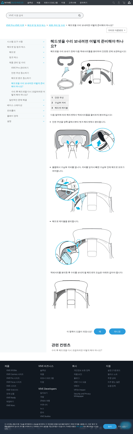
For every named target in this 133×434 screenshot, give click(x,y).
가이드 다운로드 (116, 30)
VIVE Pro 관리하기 (20, 67)
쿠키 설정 (122, 426)
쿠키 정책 (79, 426)
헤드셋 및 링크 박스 (36, 25)
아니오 (117, 331)
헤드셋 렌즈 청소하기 (21, 78)
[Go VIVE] (129, 2)
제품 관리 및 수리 (57, 25)
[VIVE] (12, 2)
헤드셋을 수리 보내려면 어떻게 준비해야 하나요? (28, 85)
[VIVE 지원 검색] (78, 15)
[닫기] (113, 2)
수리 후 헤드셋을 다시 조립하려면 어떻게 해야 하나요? (28, 93)
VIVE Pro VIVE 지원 (15, 25)
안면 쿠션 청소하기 (20, 72)
